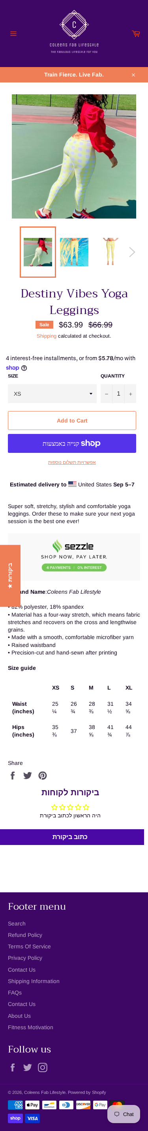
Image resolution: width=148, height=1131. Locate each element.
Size (13, 376)
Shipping (46, 336)
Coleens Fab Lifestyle (45, 1092)
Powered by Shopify (87, 1092)
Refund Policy (25, 935)
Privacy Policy (25, 958)
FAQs (15, 992)
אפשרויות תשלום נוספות (72, 462)
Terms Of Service (29, 946)
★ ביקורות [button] (10, 576)
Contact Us (22, 969)
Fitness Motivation (30, 1027)
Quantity (113, 376)
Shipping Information (34, 981)
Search (17, 923)
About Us (19, 1016)
